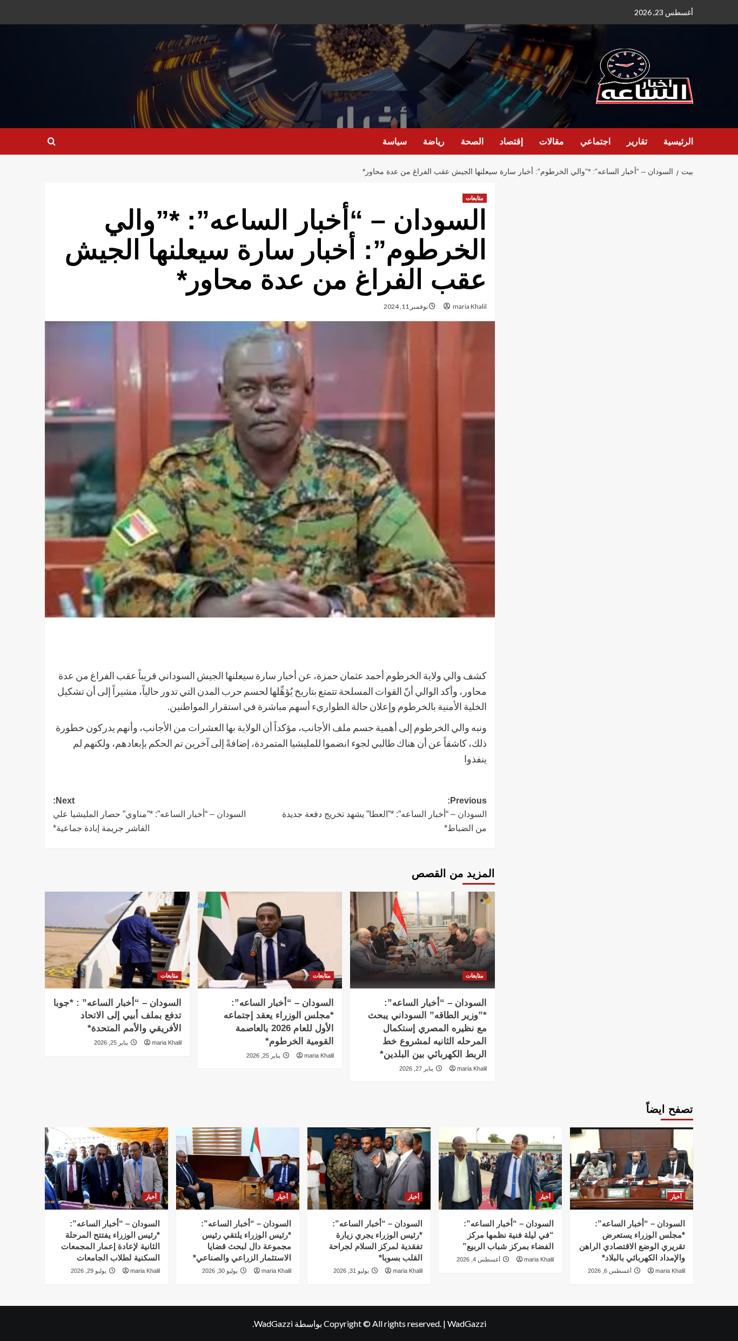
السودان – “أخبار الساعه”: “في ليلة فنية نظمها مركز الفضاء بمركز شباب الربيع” (508, 1235)
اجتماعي (595, 141)
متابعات (475, 198)
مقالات (551, 141)
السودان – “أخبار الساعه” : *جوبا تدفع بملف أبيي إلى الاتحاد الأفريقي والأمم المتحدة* (117, 1016)
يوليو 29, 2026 (88, 1270)
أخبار (676, 1196)
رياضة (434, 141)
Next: (149, 814)
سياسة (395, 141)
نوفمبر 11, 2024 (406, 306)
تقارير (637, 141)
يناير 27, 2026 (416, 1068)
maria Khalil (470, 306)
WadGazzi (466, 1323)
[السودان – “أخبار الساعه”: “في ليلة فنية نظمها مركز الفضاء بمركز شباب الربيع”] (500, 1168)
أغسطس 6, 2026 (610, 1270)
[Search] (51, 141)
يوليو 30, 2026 (220, 1270)
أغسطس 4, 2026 (478, 1259)
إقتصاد (511, 141)
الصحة (472, 141)
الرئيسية (678, 141)
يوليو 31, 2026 (351, 1270)
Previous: (384, 814)
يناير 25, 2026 (263, 1055)
